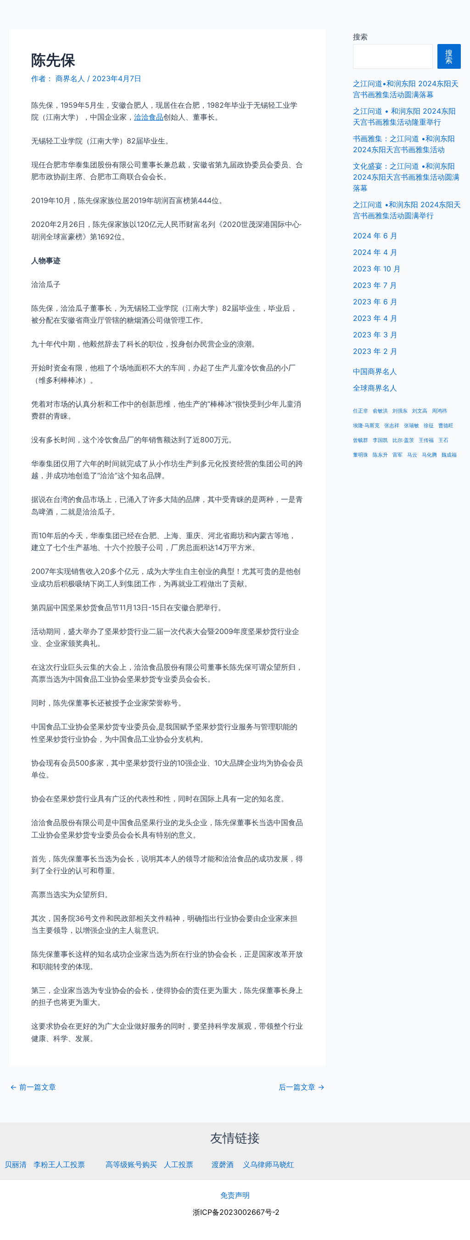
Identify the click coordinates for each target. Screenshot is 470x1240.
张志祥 (391, 426)
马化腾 (429, 455)
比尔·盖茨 (403, 440)
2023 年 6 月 (375, 301)
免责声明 (235, 1195)
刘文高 (419, 411)
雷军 (397, 455)
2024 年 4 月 (375, 252)
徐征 (429, 426)
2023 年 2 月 (375, 351)
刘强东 (400, 411)
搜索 (360, 36)
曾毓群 (360, 440)
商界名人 (40, 18)
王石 (443, 440)
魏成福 (449, 455)
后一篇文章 (302, 1087)
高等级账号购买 (131, 1164)
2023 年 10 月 (377, 268)
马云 (412, 455)
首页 (321, 18)
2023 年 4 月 (375, 318)
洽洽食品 (148, 116)
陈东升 (380, 455)
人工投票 (178, 1164)
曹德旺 (445, 426)
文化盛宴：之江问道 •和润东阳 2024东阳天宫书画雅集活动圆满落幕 (406, 177)
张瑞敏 (411, 426)
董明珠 (360, 455)
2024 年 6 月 (375, 235)
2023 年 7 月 (375, 285)
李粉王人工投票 (59, 1164)
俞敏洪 (380, 411)
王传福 (426, 440)
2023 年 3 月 (375, 334)
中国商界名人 (366, 18)
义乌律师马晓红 (268, 1164)
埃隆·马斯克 (366, 426)
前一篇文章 (33, 1087)
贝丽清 (16, 1164)
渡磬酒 (223, 1164)
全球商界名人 (425, 18)
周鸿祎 (439, 411)
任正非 (360, 411)
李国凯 (380, 440)
